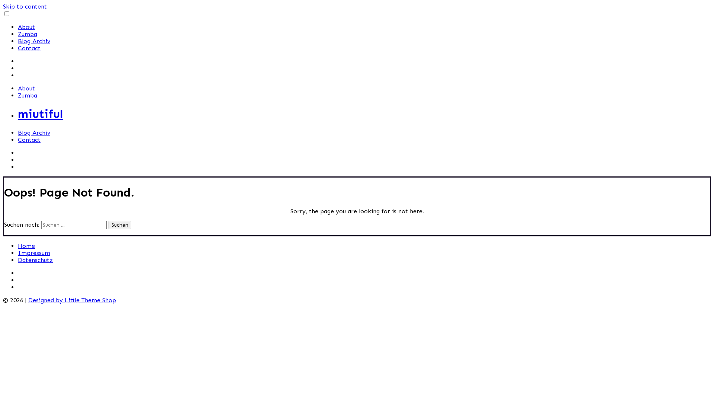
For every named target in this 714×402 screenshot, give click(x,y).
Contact (29, 48)
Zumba (27, 34)
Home (26, 245)
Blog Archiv (34, 41)
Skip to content (25, 6)
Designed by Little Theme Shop (72, 300)
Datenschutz (35, 260)
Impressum (34, 252)
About (26, 27)
